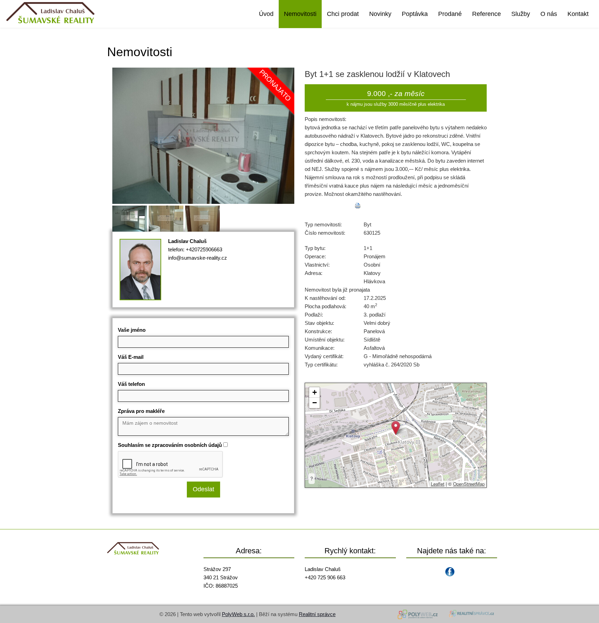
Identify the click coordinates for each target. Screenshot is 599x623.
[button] (395, 428)
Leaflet (437, 484)
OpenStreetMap (469, 484)
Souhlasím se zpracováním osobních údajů (170, 445)
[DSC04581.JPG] (203, 135)
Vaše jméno (132, 330)
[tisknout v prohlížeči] (357, 205)
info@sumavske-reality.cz (197, 258)
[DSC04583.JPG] (167, 217)
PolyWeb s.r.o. (238, 614)
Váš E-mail (131, 357)
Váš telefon (131, 384)
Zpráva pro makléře (141, 411)
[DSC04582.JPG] (203, 217)
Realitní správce (317, 614)
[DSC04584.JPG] (130, 217)
